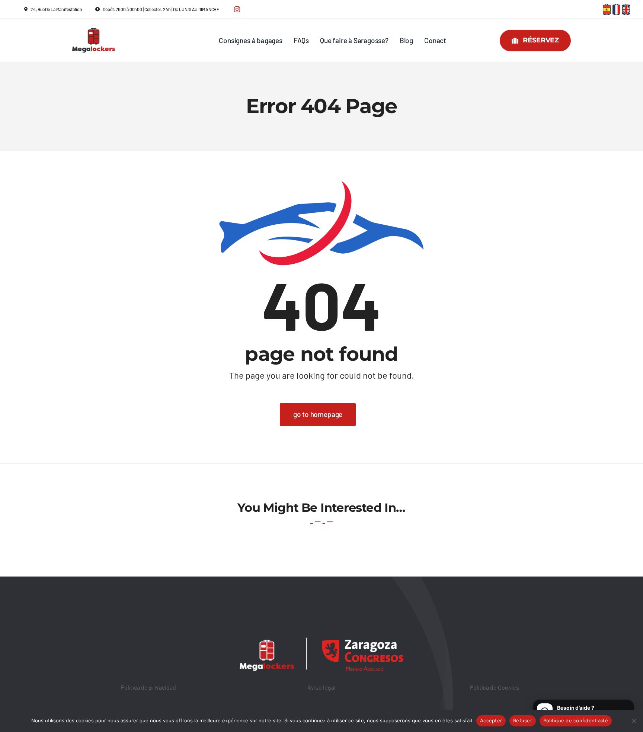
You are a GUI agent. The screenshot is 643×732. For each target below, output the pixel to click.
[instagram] (237, 9)
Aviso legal (321, 687)
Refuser (522, 720)
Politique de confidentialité (575, 720)
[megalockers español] (607, 7)
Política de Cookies (494, 687)
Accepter (491, 720)
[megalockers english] (626, 7)
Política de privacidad (148, 687)
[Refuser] (633, 721)
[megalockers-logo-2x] (93, 24)
